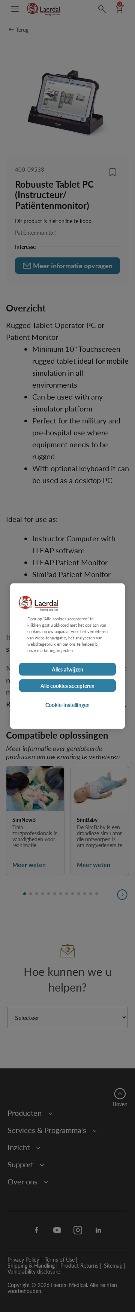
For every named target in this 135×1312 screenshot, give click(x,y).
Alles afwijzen (67, 669)
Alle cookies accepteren (67, 685)
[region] (67, 656)
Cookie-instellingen (67, 704)
